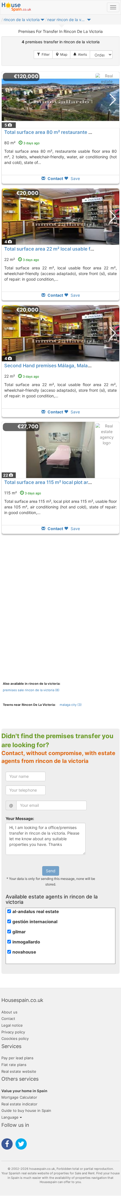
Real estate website (18, 1071)
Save (75, 178)
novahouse (24, 952)
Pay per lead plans (17, 1058)
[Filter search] (43, 54)
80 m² (22, 142)
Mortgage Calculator (19, 1097)
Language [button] (10, 1117)
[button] (42, 21)
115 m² (22, 492)
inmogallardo (26, 942)
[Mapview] (61, 54)
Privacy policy (13, 1032)
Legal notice (12, 1025)
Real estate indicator (19, 1104)
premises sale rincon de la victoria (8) (31, 690)
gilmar (19, 931)
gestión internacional (34, 921)
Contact (8, 1018)
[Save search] (80, 54)
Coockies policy (15, 1038)
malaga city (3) (71, 705)
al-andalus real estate (35, 911)
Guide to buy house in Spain (26, 1110)
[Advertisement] (60, 598)
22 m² (21, 259)
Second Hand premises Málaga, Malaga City (54, 365)
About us (9, 1012)
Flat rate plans (13, 1064)
